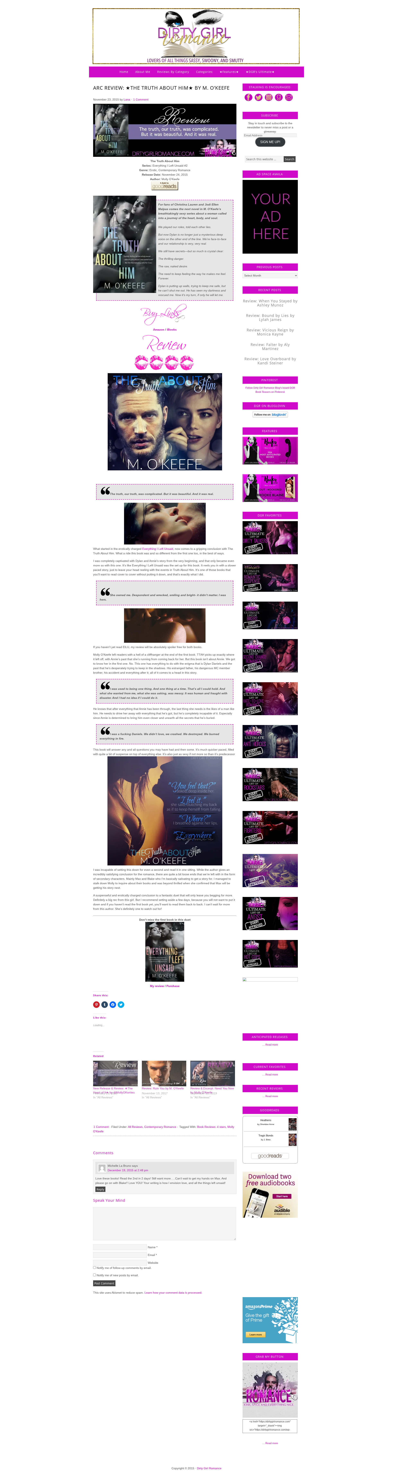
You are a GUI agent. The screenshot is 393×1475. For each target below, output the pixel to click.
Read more (271, 1044)
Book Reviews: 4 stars (211, 1126)
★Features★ (229, 72)
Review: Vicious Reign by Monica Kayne (270, 332)
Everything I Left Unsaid (157, 548)
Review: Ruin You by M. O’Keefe (163, 1088)
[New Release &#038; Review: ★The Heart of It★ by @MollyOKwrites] (115, 1073)
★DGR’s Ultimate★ (260, 72)
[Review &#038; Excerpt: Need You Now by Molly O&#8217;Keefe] (212, 1073)
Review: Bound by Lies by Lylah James (270, 317)
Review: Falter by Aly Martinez (270, 346)
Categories (204, 72)
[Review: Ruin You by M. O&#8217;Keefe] (164, 1073)
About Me (142, 72)
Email (151, 1255)
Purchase (173, 986)
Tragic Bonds (266, 1135)
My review (157, 986)
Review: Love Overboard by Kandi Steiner (270, 360)
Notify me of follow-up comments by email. (124, 1267)
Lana (127, 99)
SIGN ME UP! (270, 142)
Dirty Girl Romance (186, 25)
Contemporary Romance (160, 1126)
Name (152, 1247)
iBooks (172, 329)
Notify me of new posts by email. (118, 1275)
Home (124, 72)
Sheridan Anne (267, 1124)
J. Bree (267, 1139)
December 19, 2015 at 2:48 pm (128, 1170)
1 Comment (140, 99)
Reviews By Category (173, 72)
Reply (100, 1189)
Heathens (265, 1120)
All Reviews (135, 1126)
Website (153, 1262)
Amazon (158, 329)
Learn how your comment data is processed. (173, 1292)
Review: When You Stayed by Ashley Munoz (270, 302)
